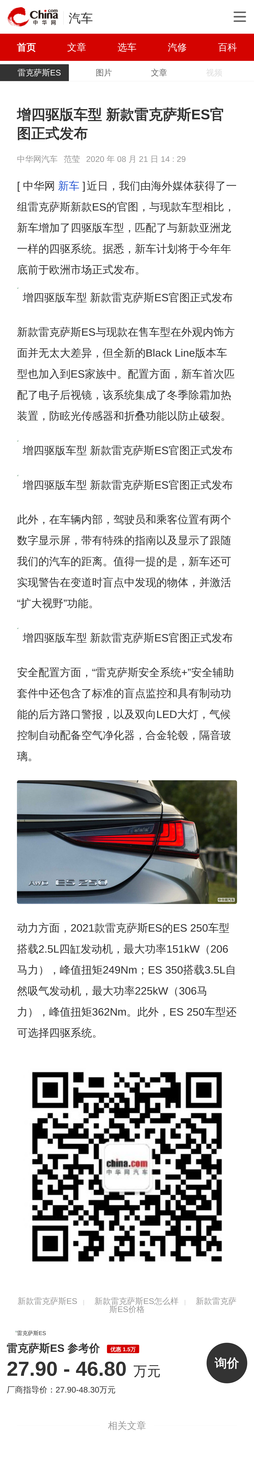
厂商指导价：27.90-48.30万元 (61, 1389)
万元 (84, 1371)
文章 (76, 47)
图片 (104, 72)
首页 (26, 47)
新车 (68, 186)
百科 (227, 47)
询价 (227, 1363)
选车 (127, 47)
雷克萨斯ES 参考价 (71, 1348)
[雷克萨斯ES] (30, 1333)
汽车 (81, 18)
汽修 (177, 47)
